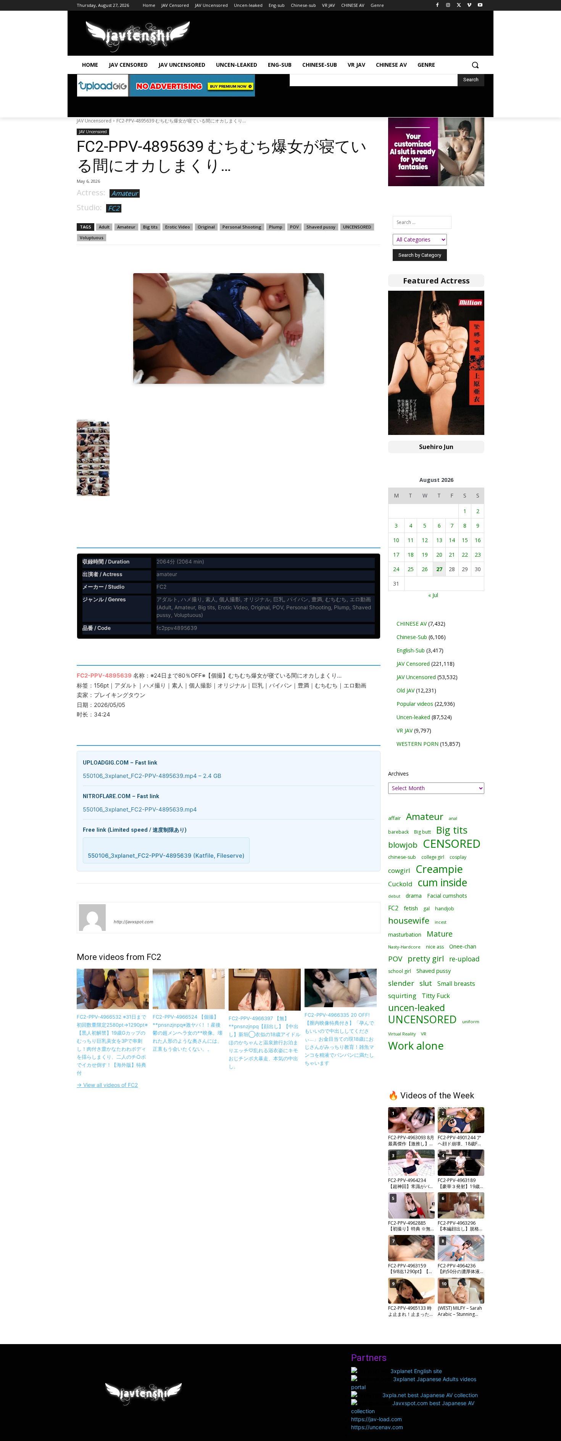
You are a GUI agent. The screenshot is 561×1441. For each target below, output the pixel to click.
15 (465, 540)
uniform (470, 1021)
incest (441, 922)
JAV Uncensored (94, 121)
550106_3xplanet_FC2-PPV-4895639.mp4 (140, 809)
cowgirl (399, 870)
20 (439, 554)
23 (478, 554)
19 (425, 554)
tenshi (123, 911)
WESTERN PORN (417, 743)
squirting (402, 996)
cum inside (442, 882)
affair (394, 818)
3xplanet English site (416, 1371)
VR (423, 1034)
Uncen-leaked (413, 717)
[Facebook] (437, 5)
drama (414, 895)
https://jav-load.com (376, 1419)
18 (411, 554)
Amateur (124, 193)
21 (452, 554)
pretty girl (426, 959)
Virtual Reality (402, 1034)
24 (396, 569)
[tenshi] (92, 917)
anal (453, 818)
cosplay (458, 857)
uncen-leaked (416, 1008)
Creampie (439, 869)
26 (425, 569)
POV (294, 227)
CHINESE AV (412, 623)
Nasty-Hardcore (404, 947)
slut (425, 983)
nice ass (435, 946)
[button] (475, 65)
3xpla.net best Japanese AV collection (430, 1395)
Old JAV (405, 690)
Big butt (422, 832)
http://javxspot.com (133, 921)
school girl (399, 971)
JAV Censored (413, 663)
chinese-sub (402, 857)
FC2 (113, 208)
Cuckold (400, 884)
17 (396, 554)
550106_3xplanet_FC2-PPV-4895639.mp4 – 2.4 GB (152, 775)
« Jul (433, 595)
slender (401, 983)
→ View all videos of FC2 (107, 1085)
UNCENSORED (357, 227)
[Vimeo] (469, 5)
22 (465, 554)
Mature (440, 934)
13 (439, 540)
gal (426, 908)
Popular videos (415, 703)
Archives (398, 773)
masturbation (404, 934)
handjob (444, 908)
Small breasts (456, 984)
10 (396, 540)
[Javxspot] (138, 36)
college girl (432, 857)
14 (452, 540)
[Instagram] (448, 5)
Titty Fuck (436, 996)
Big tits (150, 227)
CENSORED (451, 844)
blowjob (403, 845)
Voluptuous (91, 237)
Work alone (416, 1046)
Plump (275, 227)
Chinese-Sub (412, 637)
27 (439, 569)
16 (478, 540)
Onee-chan (462, 946)
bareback (398, 832)
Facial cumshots (447, 895)
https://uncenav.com (377, 1427)
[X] (459, 5)
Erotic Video (177, 227)
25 (411, 569)
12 (425, 540)
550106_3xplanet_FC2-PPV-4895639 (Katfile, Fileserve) (166, 855)
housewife (408, 920)
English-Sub (411, 650)
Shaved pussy (320, 227)
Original (206, 227)
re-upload (464, 959)
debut (394, 896)
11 (411, 540)
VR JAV (405, 730)
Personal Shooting (241, 227)
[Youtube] (480, 5)
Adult (104, 227)
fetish (411, 908)
